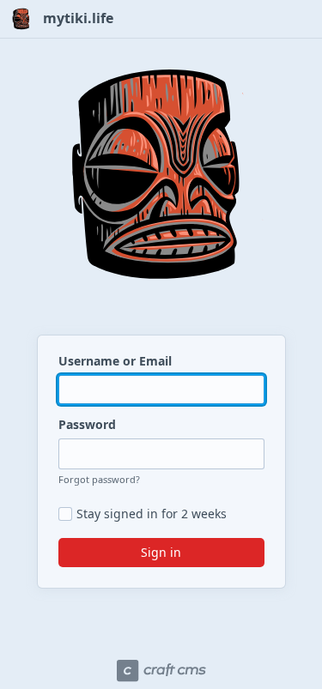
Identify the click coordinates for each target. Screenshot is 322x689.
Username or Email (115, 361)
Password (87, 424)
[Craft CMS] (161, 671)
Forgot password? (99, 479)
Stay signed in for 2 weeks (151, 514)
